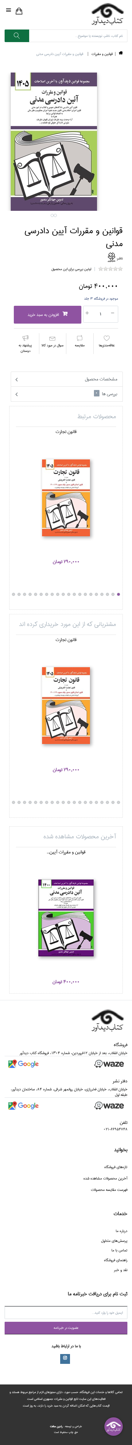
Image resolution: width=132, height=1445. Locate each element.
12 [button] (57, 594)
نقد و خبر (120, 1270)
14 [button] (46, 594)
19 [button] (19, 594)
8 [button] (79, 594)
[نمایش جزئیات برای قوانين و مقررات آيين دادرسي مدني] (66, 918)
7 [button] (85, 594)
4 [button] (101, 594)
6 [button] (90, 594)
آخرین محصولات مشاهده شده (105, 1178)
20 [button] (13, 594)
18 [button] (24, 594)
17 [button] (30, 594)
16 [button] (35, 594)
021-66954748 (115, 1129)
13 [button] (52, 594)
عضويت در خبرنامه (66, 1328)
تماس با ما (119, 1250)
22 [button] (13, 802)
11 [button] (63, 594)
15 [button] (41, 594)
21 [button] (19, 802)
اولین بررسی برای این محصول (71, 269)
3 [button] (107, 594)
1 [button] (52, 215)
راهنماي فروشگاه (115, 1260)
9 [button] (74, 594)
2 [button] (55, 215)
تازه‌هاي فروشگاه (115, 1167)
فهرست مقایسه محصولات (109, 1189)
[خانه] (121, 54)
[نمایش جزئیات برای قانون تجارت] (66, 498)
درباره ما (121, 1230)
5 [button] (96, 594)
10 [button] (68, 594)
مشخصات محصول (101, 379)
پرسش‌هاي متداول (114, 1240)
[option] (66, 500)
